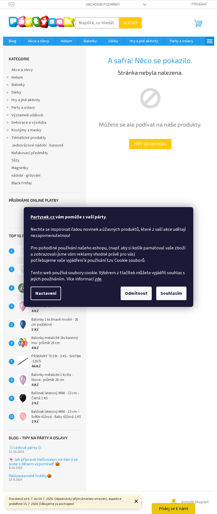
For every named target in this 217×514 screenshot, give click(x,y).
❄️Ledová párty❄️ (25, 447)
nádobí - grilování (26, 175)
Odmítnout (136, 293)
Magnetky (20, 168)
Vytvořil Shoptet (195, 502)
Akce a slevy (22, 70)
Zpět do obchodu (150, 143)
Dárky (16, 92)
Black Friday (22, 183)
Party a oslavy (23, 107)
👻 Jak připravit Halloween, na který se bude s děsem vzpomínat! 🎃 (43, 461)
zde (98, 279)
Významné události (27, 115)
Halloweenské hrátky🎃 (30, 475)
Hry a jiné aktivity (26, 100)
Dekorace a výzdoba (29, 122)
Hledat (130, 22)
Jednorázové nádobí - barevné (38, 145)
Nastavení (45, 293)
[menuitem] (12, 41)
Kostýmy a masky (26, 130)
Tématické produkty (29, 138)
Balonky (18, 85)
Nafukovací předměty (30, 153)
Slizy (15, 160)
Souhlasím (171, 293)
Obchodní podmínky (103, 4)
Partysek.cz (43, 217)
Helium (17, 77)
